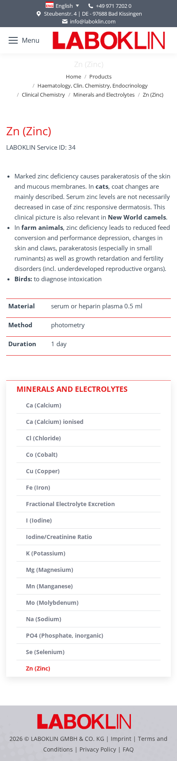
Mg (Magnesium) (49, 570)
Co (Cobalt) (42, 454)
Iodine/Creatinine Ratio (59, 537)
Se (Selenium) (45, 652)
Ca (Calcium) (43, 405)
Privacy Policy (97, 749)
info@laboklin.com (93, 21)
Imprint (121, 738)
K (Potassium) (45, 553)
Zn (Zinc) (38, 668)
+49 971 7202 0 (113, 5)
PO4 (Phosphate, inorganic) (64, 635)
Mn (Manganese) (49, 586)
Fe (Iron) (38, 487)
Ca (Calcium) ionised (55, 422)
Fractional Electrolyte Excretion (70, 504)
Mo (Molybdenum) (52, 602)
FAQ (128, 749)
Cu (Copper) (43, 471)
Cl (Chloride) (43, 438)
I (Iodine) (39, 520)
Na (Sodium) (43, 619)
